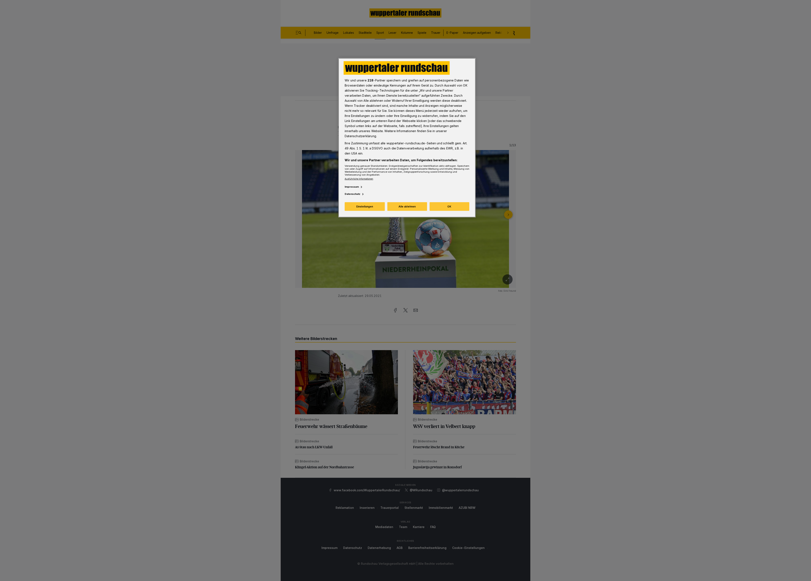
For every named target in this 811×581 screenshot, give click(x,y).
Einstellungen (364, 206)
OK (449, 206)
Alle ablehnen (407, 206)
